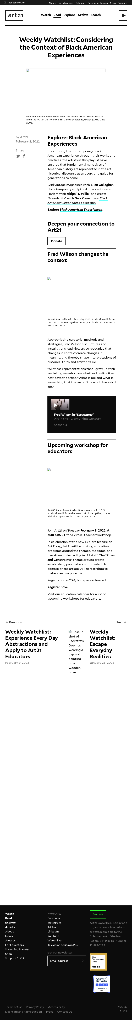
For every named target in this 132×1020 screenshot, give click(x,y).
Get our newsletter (60, 952)
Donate (56, 241)
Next (119, 622)
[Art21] (14, 15)
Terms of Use (13, 1007)
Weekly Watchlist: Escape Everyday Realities (103, 644)
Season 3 (60, 425)
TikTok (51, 927)
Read (57, 15)
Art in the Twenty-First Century (77, 418)
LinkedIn (53, 931)
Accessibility (56, 1007)
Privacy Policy (35, 1007)
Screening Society (98, 2)
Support (122, 2)
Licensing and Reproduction (23, 1011)
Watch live (54, 940)
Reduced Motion (16, 2)
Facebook (53, 918)
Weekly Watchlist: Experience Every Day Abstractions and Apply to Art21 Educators (31, 644)
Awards (10, 940)
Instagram (54, 922)
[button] (123, 15)
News (9, 936)
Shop (113, 2)
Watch (46, 15)
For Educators (65, 2)
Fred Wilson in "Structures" (74, 414)
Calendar (80, 2)
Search (96, 15)
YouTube (53, 936)
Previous (15, 622)
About (52, 2)
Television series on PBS (62, 945)
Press (49, 1011)
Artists (83, 15)
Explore (69, 15)
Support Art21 (14, 958)
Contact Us (64, 1011)
